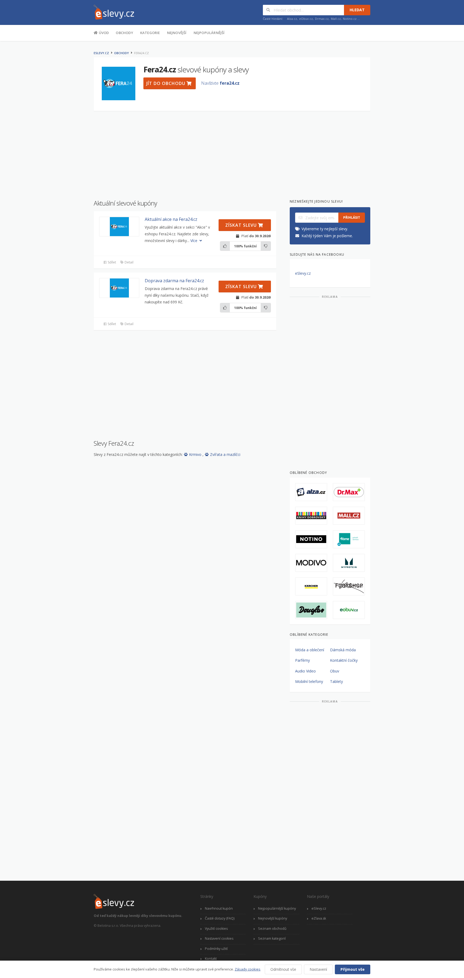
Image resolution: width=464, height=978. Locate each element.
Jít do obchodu (166, 83)
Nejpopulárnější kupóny (277, 908)
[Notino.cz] (311, 539)
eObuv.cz (306, 19)
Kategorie (150, 32)
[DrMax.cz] (349, 492)
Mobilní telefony (309, 681)
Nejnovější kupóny (272, 918)
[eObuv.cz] (349, 610)
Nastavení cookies (219, 938)
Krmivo (195, 454)
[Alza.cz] (311, 492)
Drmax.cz (322, 19)
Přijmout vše (352, 969)
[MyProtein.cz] (349, 563)
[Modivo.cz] (311, 563)
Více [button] (194, 240)
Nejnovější (177, 32)
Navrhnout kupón (219, 908)
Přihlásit (351, 217)
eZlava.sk (318, 918)
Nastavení (318, 969)
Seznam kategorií (272, 938)
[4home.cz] (349, 539)
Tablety (336, 681)
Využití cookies (216, 928)
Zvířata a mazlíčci (225, 454)
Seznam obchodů (272, 928)
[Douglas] (311, 610)
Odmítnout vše (283, 969)
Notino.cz (350, 19)
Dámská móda (343, 649)
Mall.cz (336, 19)
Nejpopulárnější (209, 32)
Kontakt (211, 958)
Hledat (357, 9)
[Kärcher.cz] (311, 586)
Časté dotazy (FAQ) (219, 918)
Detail (128, 262)
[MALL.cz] (349, 516)
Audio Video (305, 671)
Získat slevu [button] (241, 225)
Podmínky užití (216, 948)
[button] (119, 227)
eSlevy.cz (101, 52)
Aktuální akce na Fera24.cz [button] (171, 219)
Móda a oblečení (309, 649)
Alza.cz (292, 19)
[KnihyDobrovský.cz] (311, 516)
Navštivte (220, 83)
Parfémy (302, 660)
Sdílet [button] (111, 262)
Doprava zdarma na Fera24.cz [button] (174, 281)
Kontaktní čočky (344, 660)
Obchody (124, 32)
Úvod (103, 32)
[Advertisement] (66, 128)
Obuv (334, 671)
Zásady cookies (247, 969)
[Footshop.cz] (349, 586)
